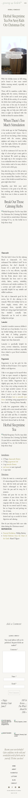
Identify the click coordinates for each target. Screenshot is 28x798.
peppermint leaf (13, 462)
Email (14, 684)
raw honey (6, 467)
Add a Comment (13, 624)
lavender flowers (11, 464)
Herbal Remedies (14, 9)
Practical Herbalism (9, 533)
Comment (14, 649)
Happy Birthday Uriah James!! (6, 703)
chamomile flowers (14, 459)
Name (14, 676)
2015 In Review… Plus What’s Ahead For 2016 (23, 706)
